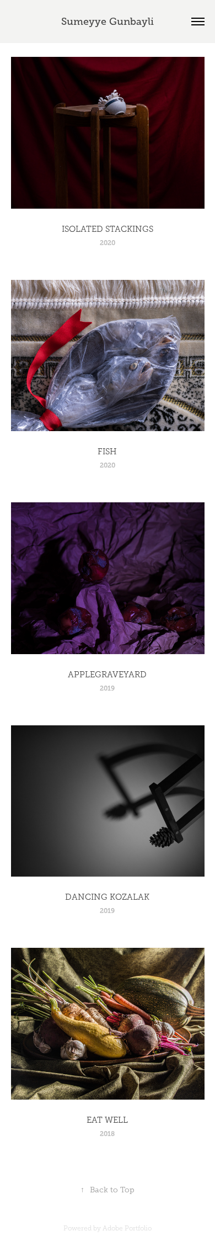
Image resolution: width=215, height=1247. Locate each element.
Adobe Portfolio (127, 1228)
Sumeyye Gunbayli (107, 21)
